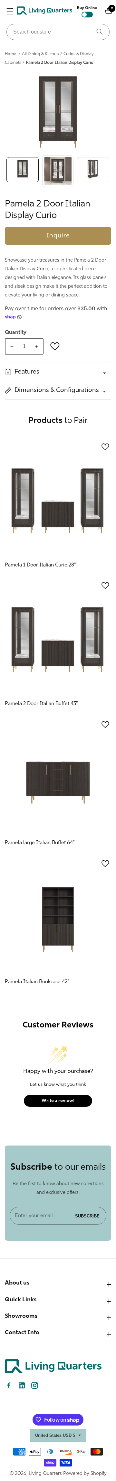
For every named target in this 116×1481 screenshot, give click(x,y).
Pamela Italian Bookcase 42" (37, 982)
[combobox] (58, 32)
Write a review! (58, 1100)
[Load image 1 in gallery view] (22, 171)
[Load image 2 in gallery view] (58, 171)
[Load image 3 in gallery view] (93, 171)
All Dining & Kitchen (40, 54)
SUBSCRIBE (87, 1215)
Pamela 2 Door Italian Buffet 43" (41, 703)
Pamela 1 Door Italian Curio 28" (40, 565)
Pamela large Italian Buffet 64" (40, 843)
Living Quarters (45, 1473)
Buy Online (87, 8)
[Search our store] (99, 32)
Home (10, 54)
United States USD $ (55, 1435)
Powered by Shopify (85, 1473)
